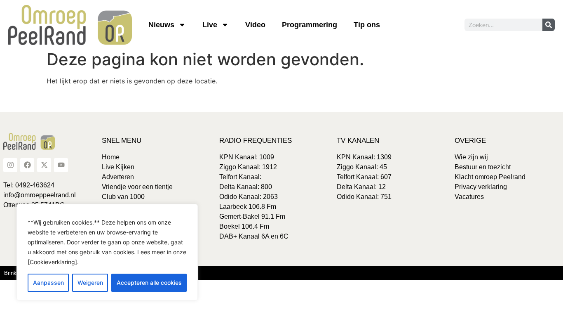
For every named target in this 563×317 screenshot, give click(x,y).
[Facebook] (27, 165)
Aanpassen (48, 282)
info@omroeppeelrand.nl (39, 195)
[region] (107, 252)
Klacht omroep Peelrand (490, 176)
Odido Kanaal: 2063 (248, 196)
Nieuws (161, 25)
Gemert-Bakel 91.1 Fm (252, 216)
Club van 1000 (123, 196)
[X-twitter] (44, 165)
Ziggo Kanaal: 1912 (248, 166)
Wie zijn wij (471, 157)
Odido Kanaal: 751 (364, 196)
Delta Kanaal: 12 (361, 186)
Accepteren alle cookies (149, 282)
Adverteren (118, 176)
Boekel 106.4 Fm (244, 226)
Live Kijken (118, 166)
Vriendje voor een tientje (137, 186)
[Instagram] (10, 165)
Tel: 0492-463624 (28, 185)
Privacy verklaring (481, 186)
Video (255, 25)
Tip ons (367, 25)
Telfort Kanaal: (240, 176)
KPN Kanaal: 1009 (246, 157)
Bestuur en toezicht (483, 166)
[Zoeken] (548, 25)
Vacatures (469, 196)
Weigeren (90, 282)
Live (209, 25)
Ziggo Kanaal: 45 (362, 166)
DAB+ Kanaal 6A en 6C (254, 236)
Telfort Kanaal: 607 (364, 176)
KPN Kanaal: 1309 (364, 157)
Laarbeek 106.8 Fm (247, 206)
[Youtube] (61, 165)
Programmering (309, 25)
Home (111, 157)
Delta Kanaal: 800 (245, 186)
